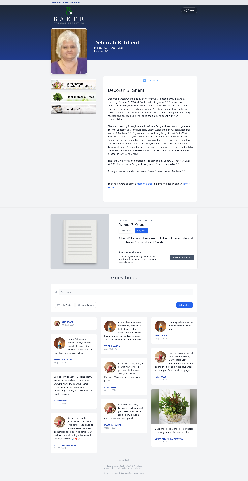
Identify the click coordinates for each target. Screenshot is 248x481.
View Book (126, 230)
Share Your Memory (182, 257)
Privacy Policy (116, 468)
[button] (174, 406)
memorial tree (144, 183)
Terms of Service (131, 468)
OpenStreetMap (127, 473)
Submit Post (184, 305)
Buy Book (141, 230)
